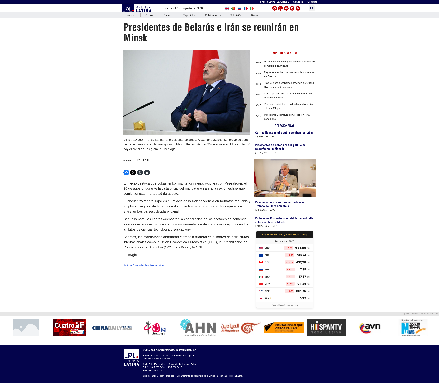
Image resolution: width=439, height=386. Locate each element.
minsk (128, 265)
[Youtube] (286, 8)
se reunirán (158, 265)
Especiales (189, 15)
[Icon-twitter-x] (280, 8)
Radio (254, 15)
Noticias (131, 15)
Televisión (235, 15)
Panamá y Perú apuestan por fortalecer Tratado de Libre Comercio (280, 204)
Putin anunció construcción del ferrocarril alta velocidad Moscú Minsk (284, 220)
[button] (312, 8)
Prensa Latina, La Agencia (274, 1)
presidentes (141, 265)
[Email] (147, 172)
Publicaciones (213, 15)
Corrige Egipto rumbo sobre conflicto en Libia (284, 133)
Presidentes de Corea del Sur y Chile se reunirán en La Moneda (280, 147)
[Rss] (298, 8)
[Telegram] (292, 8)
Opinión (149, 15)
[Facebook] (274, 8)
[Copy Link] (140, 172)
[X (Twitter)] (133, 172)
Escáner (168, 15)
